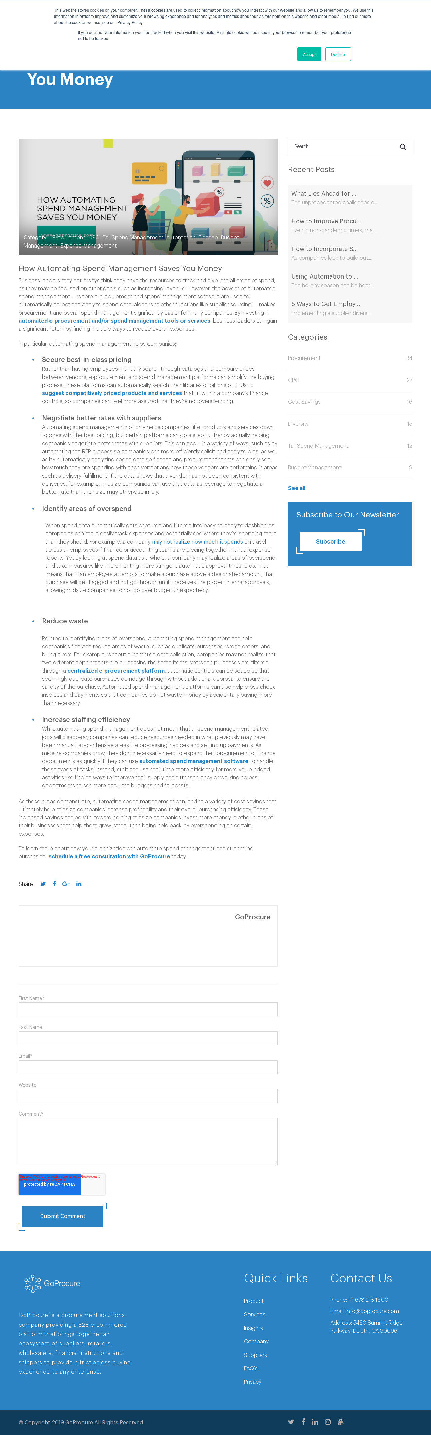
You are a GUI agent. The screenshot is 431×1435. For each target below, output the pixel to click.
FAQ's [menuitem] (251, 1368)
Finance (208, 237)
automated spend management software (193, 761)
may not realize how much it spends (197, 542)
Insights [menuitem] (253, 1328)
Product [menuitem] (254, 1301)
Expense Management (88, 246)
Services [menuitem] (254, 1314)
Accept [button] (309, 54)
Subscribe (330, 542)
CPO (94, 237)
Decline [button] (338, 54)
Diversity (350, 424)
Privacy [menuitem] (252, 1382)
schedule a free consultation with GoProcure (109, 856)
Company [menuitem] (256, 1341)
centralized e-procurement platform (116, 671)
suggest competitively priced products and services (112, 393)
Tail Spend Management (133, 237)
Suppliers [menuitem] (255, 1355)
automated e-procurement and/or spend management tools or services (114, 321)
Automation (181, 237)
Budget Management (350, 467)
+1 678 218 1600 (368, 1300)
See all (296, 488)
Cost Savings (350, 402)
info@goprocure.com (372, 1311)
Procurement (69, 237)
